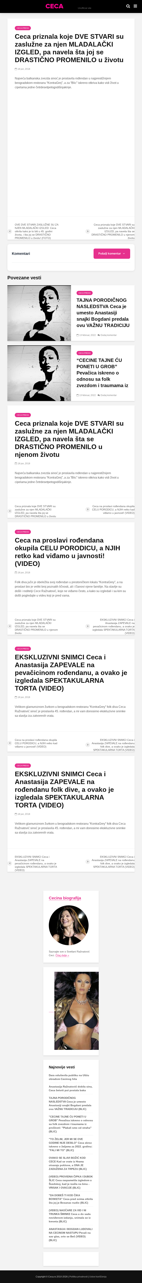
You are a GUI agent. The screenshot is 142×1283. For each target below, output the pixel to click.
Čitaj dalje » (62, 955)
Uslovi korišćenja (97, 1276)
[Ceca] (74, 1010)
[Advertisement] (71, 120)
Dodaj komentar (109, 335)
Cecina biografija (65, 898)
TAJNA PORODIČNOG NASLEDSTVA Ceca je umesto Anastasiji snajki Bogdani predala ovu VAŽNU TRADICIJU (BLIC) (103, 315)
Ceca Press (23, 28)
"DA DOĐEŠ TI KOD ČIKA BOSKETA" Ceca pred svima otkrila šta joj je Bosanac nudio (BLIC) (71, 1199)
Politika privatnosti (78, 1276)
